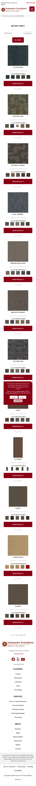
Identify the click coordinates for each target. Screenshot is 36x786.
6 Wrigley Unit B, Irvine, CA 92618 (19, 651)
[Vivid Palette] (27, 125)
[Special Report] (13, 272)
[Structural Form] (28, 174)
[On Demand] (23, 272)
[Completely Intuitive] (17, 321)
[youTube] (23, 659)
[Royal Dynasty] (27, 566)
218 (20, 635)
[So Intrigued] (18, 300)
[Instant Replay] (18, 272)
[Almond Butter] (17, 566)
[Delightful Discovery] (18, 104)
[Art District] (17, 419)
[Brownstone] (18, 76)
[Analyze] (12, 517)
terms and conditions (12, 393)
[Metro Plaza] (22, 419)
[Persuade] (22, 517)
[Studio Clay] (22, 566)
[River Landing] (12, 419)
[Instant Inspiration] (27, 321)
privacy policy (21, 391)
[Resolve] (18, 496)
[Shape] (18, 202)
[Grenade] (12, 223)
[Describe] (17, 517)
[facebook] (13, 659)
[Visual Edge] (18, 153)
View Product (18, 83)
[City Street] (28, 76)
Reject (22, 397)
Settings (18, 400)
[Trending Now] (18, 251)
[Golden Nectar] (12, 566)
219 (24, 635)
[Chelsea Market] (7, 419)
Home (3, 16)
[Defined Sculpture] (13, 174)
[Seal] (27, 223)
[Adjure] (27, 517)
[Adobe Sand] (18, 545)
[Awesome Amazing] (22, 125)
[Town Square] (27, 419)
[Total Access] (28, 272)
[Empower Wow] (22, 321)
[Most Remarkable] (12, 125)
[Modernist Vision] (17, 125)
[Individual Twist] (18, 174)
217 (17, 635)
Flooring (8, 16)
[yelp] (18, 659)
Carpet (12, 16)
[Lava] (17, 223)
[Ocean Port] (13, 76)
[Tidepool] (18, 55)
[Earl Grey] (23, 76)
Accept (14, 397)
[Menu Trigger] (32, 9)
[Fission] (22, 223)
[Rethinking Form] (23, 174)
